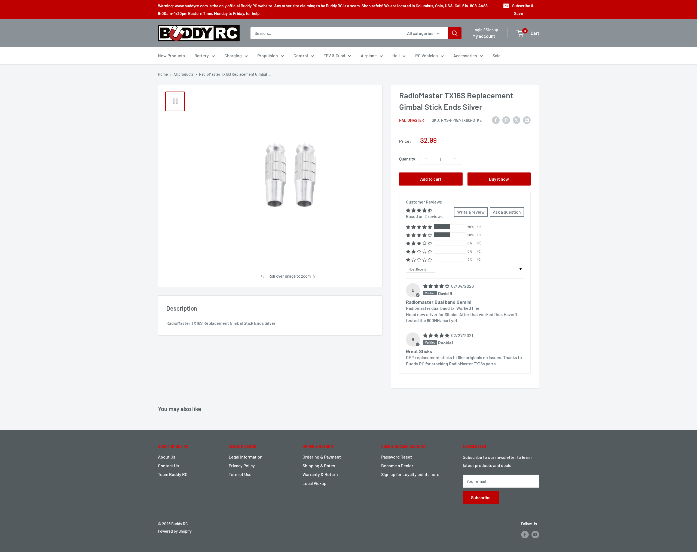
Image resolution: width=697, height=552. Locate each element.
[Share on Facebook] (496, 120)
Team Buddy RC (173, 474)
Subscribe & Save (523, 9)
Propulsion (267, 55)
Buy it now (499, 178)
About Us (166, 456)
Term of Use (240, 474)
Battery (201, 55)
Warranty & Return (320, 474)
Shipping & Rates (318, 465)
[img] (436, 286)
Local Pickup (314, 483)
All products (183, 74)
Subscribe (481, 497)
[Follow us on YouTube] (535, 534)
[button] (419, 226)
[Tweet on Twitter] (516, 120)
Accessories (465, 55)
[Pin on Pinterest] (506, 120)
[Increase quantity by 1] (455, 159)
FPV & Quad (334, 55)
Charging (233, 55)
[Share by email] (527, 120)
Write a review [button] (471, 211)
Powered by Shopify (175, 531)
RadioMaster (411, 120)
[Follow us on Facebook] (525, 534)
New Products (171, 55)
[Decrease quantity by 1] (426, 159)
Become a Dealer (397, 465)
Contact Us (168, 465)
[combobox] (325, 33)
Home (163, 74)
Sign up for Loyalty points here (410, 474)
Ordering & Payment (321, 456)
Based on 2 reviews (424, 216)
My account (483, 36)
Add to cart (430, 178)
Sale (497, 55)
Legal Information (245, 456)
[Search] (454, 33)
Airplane (369, 55)
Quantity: (408, 158)
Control (301, 55)
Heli (396, 55)
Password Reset (396, 456)
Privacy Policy (242, 465)
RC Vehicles (426, 55)
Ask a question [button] (507, 211)
